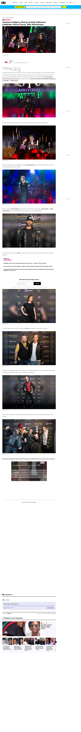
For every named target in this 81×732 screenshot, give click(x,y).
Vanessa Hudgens (48, 76)
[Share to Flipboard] (15, 68)
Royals (31, 2)
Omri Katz (12, 17)
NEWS (21, 2)
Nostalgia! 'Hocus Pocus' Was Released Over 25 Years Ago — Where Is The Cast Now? (25, 263)
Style (25, 2)
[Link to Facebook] (67, 2)
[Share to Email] (19, 68)
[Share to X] (11, 68)
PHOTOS (36, 2)
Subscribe (62, 2)
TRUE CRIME (48, 2)
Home (3, 17)
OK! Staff (11, 61)
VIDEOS (42, 2)
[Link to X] (73, 2)
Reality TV (15, 2)
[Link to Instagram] (70, 2)
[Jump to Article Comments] (3, 68)
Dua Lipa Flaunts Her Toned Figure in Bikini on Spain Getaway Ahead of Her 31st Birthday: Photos (28, 266)
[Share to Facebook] (6, 68)
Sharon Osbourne (6, 78)
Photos (7, 17)
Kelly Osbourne (15, 78)
